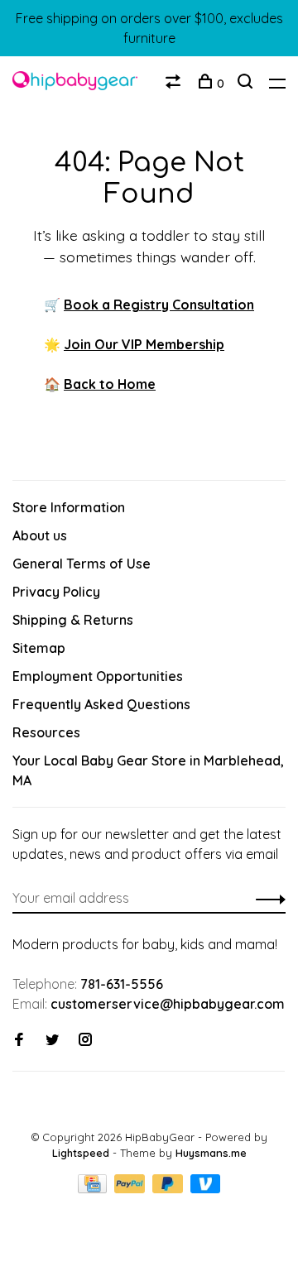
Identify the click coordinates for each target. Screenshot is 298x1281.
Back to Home (110, 384)
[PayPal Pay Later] (169, 1188)
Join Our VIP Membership (144, 344)
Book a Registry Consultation (159, 304)
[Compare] (175, 83)
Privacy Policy (56, 591)
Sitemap (38, 648)
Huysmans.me (211, 1152)
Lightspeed (80, 1152)
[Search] (247, 83)
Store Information (68, 507)
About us (39, 535)
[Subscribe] (266, 898)
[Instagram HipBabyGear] (85, 1040)
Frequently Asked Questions (101, 704)
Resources (46, 732)
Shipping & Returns (72, 620)
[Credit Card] (94, 1188)
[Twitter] (52, 1040)
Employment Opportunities (97, 676)
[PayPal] (131, 1188)
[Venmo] (205, 1188)
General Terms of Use (81, 563)
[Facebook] (19, 1040)
